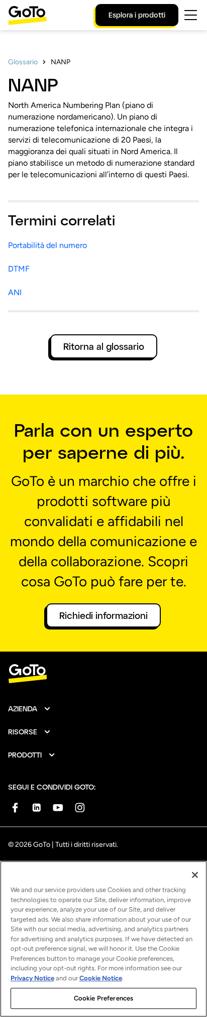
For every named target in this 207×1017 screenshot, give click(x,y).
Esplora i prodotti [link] (137, 15)
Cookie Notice (100, 978)
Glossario (23, 62)
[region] (103, 939)
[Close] (195, 875)
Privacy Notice (32, 978)
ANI (15, 292)
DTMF (19, 269)
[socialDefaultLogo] (15, 807)
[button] (29, 708)
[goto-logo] (103, 674)
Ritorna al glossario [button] (103, 346)
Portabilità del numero (47, 245)
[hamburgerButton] (190, 15)
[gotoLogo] (27, 15)
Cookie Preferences (103, 998)
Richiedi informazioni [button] (103, 615)
